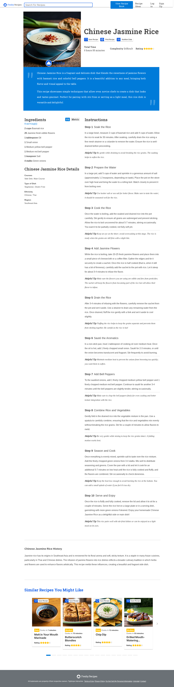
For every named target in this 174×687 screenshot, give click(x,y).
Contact (143, 681)
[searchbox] (58, 5)
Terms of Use (89, 681)
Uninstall (136, 681)
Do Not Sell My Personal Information (119, 681)
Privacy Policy (100, 681)
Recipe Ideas (138, 5)
